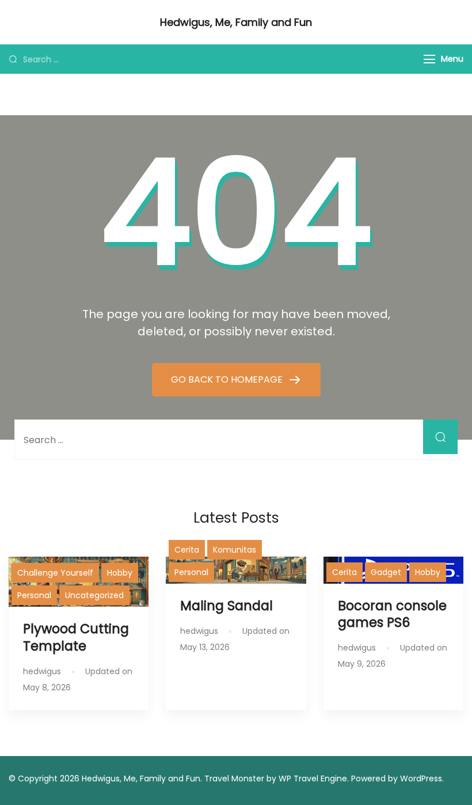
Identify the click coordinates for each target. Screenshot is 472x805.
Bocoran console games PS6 (392, 614)
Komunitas (234, 549)
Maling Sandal (226, 605)
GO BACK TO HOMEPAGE (228, 379)
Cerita (186, 549)
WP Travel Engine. (314, 778)
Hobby (119, 573)
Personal (34, 595)
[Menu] (429, 59)
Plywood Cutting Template (76, 637)
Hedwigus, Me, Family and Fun (236, 22)
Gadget (386, 572)
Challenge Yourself (55, 573)
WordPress (421, 778)
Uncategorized (94, 595)
